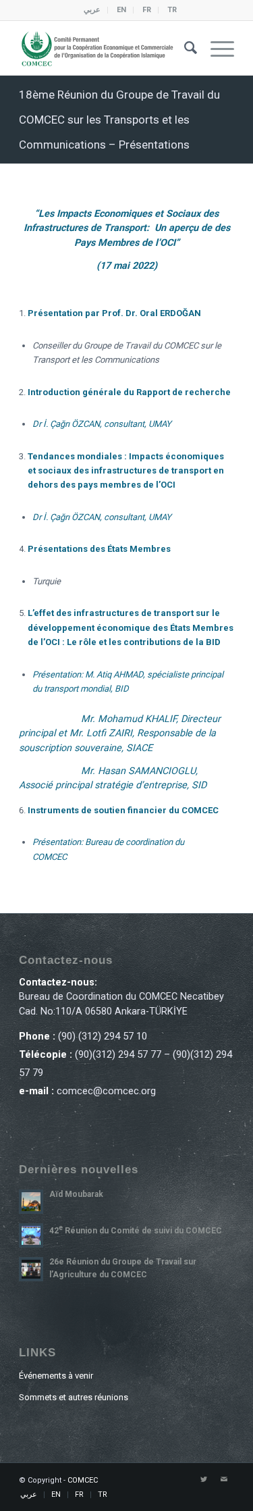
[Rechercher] (184, 48)
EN (121, 9)
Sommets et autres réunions (73, 1397)
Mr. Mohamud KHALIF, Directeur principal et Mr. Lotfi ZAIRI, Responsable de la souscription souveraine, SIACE (120, 733)
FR (146, 9)
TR (172, 9)
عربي (92, 9)
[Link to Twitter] (204, 1480)
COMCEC (82, 1480)
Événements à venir (56, 1376)
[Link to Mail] (224, 1480)
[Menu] (215, 48)
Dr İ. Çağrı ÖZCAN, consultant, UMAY (101, 424)
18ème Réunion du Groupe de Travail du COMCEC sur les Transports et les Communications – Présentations (119, 119)
